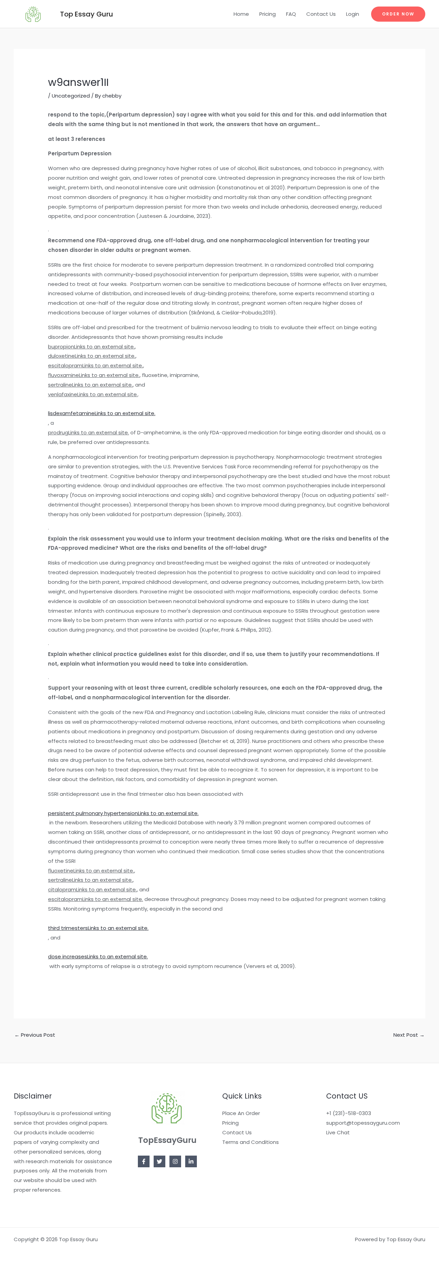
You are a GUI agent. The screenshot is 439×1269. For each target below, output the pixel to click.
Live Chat (338, 1132)
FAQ (291, 14)
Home (241, 14)
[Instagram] (175, 1161)
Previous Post (34, 1034)
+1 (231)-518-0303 (348, 1113)
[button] (398, 14)
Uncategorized (71, 95)
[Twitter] (159, 1161)
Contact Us (321, 14)
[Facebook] (144, 1161)
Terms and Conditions (250, 1142)
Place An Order (241, 1113)
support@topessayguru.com (363, 1122)
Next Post (409, 1034)
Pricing (267, 14)
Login (352, 14)
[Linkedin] (191, 1161)
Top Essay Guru (86, 14)
